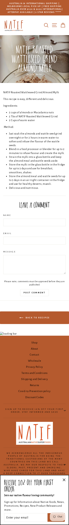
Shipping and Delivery (34, 379)
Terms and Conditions (34, 373)
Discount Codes (34, 397)
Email (7, 233)
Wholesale (34, 360)
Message (9, 252)
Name (7, 215)
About (34, 348)
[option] (34, 8)
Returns (34, 385)
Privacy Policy (34, 366)
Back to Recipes (37, 318)
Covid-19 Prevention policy (34, 391)
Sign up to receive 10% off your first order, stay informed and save (34, 410)
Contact (34, 354)
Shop (34, 342)
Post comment (34, 293)
